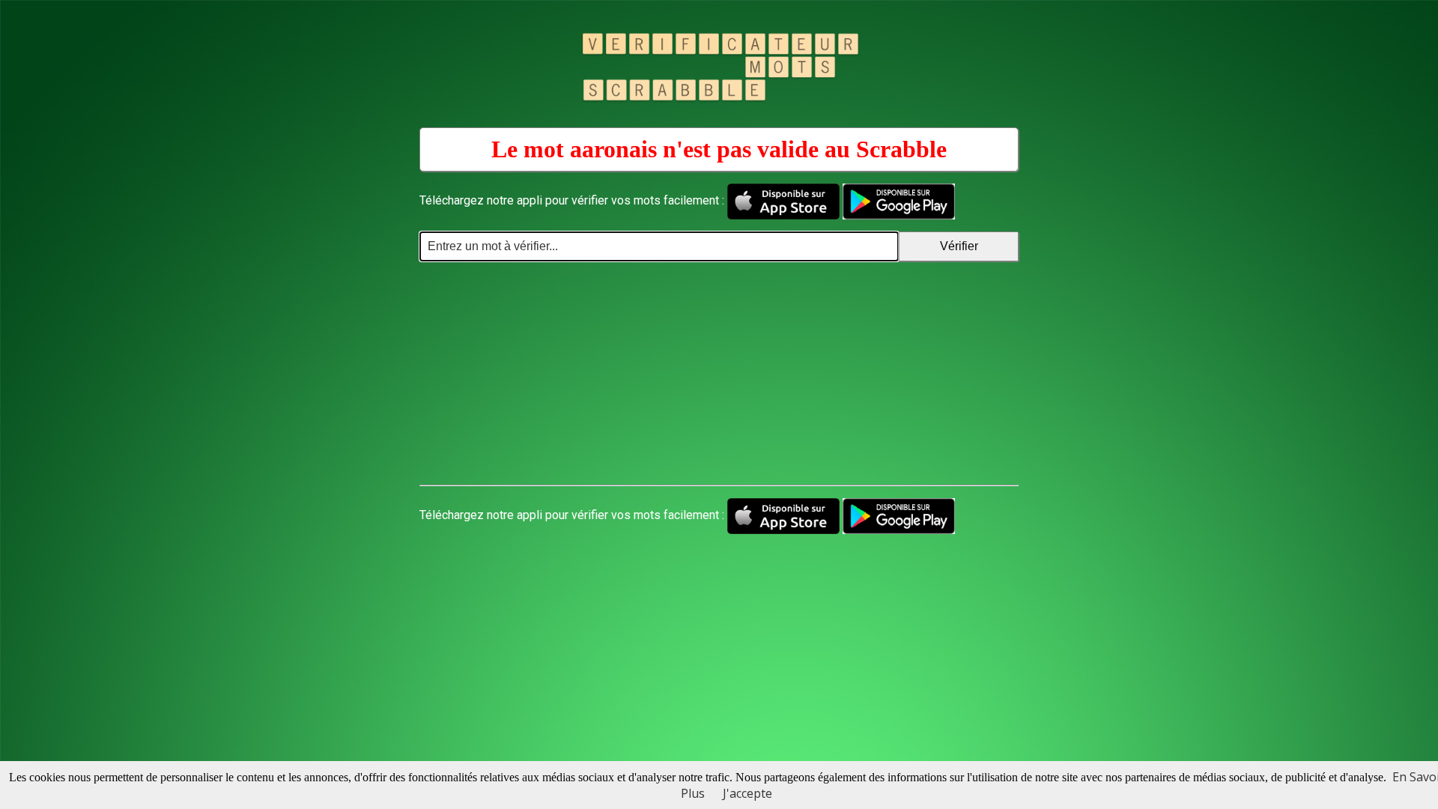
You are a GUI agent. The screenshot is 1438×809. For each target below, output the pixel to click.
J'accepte (747, 793)
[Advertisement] (719, 374)
